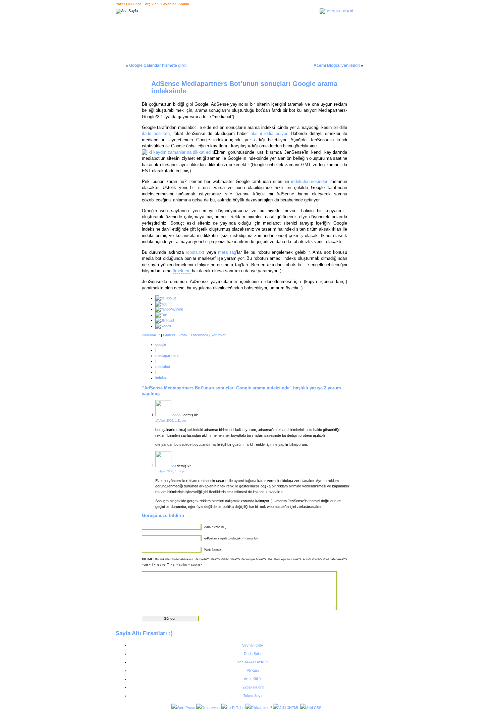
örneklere (181, 270)
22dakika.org (253, 687)
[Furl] (161, 315)
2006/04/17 (151, 335)
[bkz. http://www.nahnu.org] (163, 415)
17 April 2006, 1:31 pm (170, 471)
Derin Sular (253, 654)
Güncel (169, 335)
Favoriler (168, 4)
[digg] (161, 304)
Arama (183, 4)
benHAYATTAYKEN (252, 662)
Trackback (199, 335)
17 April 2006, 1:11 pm (170, 420)
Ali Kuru (253, 670)
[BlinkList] (164, 320)
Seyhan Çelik (253, 645)
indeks (160, 378)
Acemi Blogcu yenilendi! (337, 65)
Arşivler (151, 4)
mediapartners (167, 355)
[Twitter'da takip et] (336, 10)
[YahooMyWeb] (169, 309)
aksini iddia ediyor (269, 133)
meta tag (227, 252)
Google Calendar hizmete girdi (157, 65)
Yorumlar (218, 335)
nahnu (177, 415)
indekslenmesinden (309, 181)
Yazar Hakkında (129, 4)
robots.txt (195, 252)
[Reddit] (163, 326)
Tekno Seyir (253, 696)
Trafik (182, 335)
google (160, 344)
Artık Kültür (253, 679)
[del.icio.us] (166, 298)
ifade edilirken (156, 133)
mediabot (162, 367)
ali (174, 466)
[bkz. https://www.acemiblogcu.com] (163, 466)
